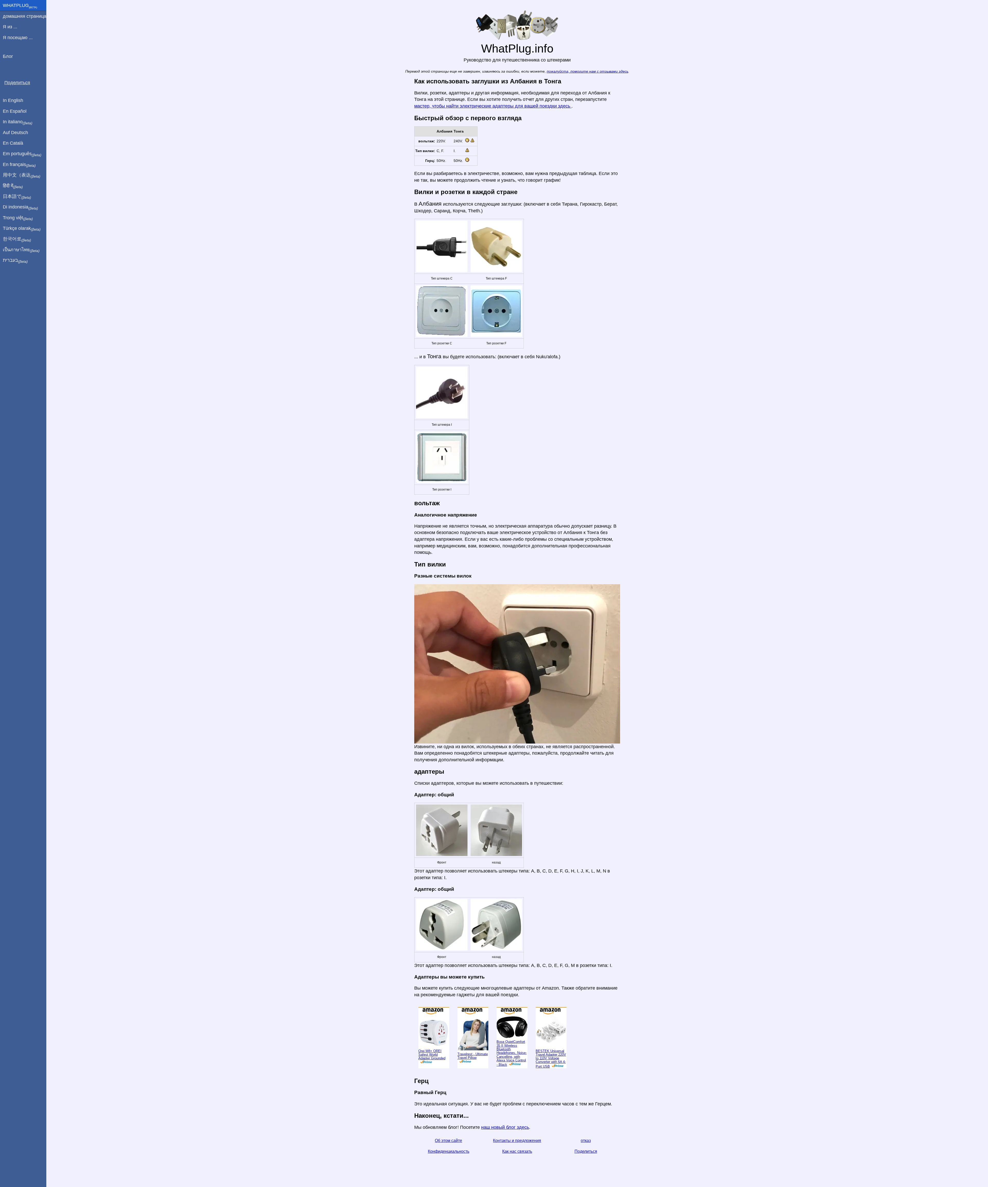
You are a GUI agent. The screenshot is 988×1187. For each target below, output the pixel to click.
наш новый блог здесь (505, 1144)
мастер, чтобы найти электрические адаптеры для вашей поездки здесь (492, 123)
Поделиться (586, 1168)
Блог (8, 56)
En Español (15, 111)
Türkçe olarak (22, 228)
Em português (22, 154)
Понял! (961, 8)
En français (19, 165)
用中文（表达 (21, 175)
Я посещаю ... (18, 37)
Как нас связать (517, 1168)
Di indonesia (20, 207)
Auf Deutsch (15, 132)
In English (13, 100)
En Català (13, 143)
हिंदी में (13, 186)
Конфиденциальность (448, 1168)
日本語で (17, 196)
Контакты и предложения (517, 1157)
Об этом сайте (448, 1157)
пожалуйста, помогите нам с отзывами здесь (587, 88)
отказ (586, 1157)
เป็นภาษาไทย (21, 250)
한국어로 (17, 239)
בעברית (15, 260)
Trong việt (18, 218)
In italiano (17, 122)
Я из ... (10, 26)
